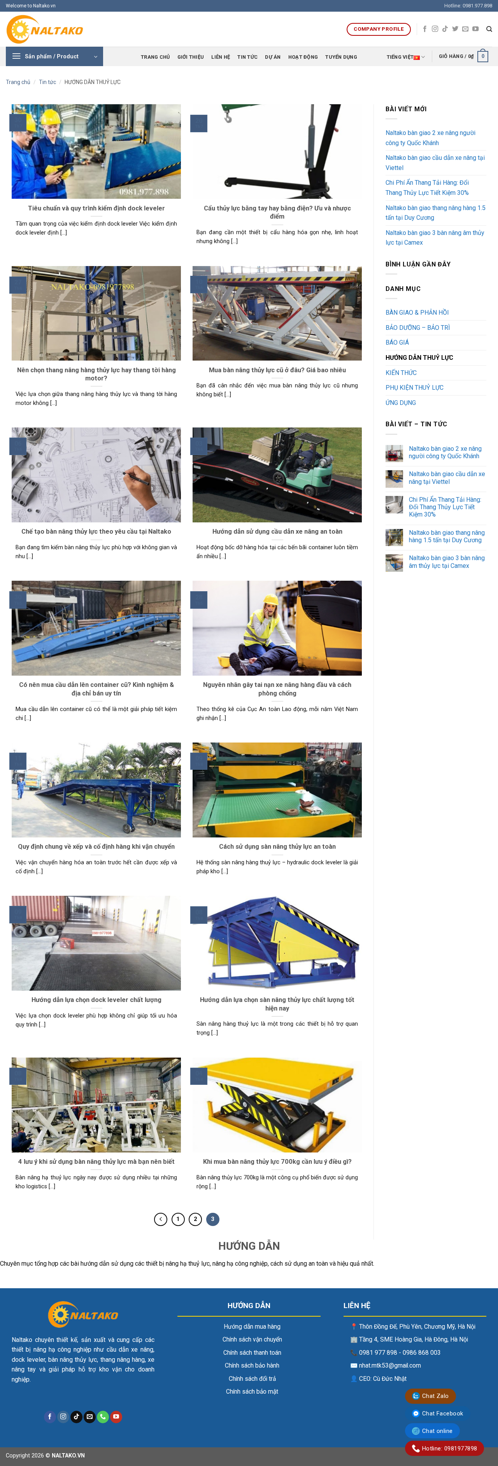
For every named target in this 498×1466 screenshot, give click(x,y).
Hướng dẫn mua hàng (252, 1326)
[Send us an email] (465, 29)
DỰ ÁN (273, 57)
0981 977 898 (378, 1352)
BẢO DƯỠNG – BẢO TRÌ (418, 327)
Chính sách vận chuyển (252, 1339)
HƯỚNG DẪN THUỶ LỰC (419, 357)
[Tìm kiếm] (489, 29)
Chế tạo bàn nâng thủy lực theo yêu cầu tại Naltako (96, 531)
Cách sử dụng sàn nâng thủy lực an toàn (277, 846)
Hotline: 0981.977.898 (468, 6)
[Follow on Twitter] (455, 29)
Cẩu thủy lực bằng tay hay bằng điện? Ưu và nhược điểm (277, 213)
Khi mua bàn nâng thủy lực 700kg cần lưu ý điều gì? (277, 1161)
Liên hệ (220, 57)
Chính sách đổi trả (252, 1378)
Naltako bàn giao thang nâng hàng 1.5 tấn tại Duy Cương (436, 213)
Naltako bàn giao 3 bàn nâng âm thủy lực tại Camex (435, 238)
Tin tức (247, 57)
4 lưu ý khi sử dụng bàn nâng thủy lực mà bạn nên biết (96, 1161)
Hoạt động (303, 57)
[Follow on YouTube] (475, 29)
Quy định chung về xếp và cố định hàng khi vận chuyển (96, 846)
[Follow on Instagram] (435, 29)
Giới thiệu (190, 57)
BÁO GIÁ (397, 342)
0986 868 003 (422, 1352)
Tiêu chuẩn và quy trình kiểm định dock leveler (96, 208)
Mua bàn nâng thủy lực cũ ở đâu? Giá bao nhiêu (277, 370)
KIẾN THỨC (401, 373)
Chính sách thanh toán (252, 1352)
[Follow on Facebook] (425, 29)
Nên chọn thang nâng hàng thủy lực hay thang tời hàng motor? (96, 374)
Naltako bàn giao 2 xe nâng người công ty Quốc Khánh (430, 138)
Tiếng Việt (400, 57)
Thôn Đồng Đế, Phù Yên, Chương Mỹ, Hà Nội (417, 1326)
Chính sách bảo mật (252, 1391)
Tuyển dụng (341, 57)
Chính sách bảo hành (252, 1365)
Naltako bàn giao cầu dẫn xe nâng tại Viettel (435, 163)
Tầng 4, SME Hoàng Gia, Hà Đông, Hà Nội (413, 1339)
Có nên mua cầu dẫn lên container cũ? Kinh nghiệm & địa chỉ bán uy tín (96, 689)
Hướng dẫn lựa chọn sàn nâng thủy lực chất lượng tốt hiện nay (277, 1004)
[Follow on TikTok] (445, 29)
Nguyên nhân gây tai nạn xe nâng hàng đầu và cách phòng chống (277, 689)
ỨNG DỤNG (401, 402)
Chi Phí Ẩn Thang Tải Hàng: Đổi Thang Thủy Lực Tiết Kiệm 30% (427, 187)
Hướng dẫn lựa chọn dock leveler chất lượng (96, 1000)
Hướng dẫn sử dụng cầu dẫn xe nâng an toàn (277, 531)
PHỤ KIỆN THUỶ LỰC (415, 387)
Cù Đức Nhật (390, 1378)
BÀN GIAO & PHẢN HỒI (417, 312)
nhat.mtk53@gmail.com (390, 1365)
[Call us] (103, 1417)
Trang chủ (155, 57)
